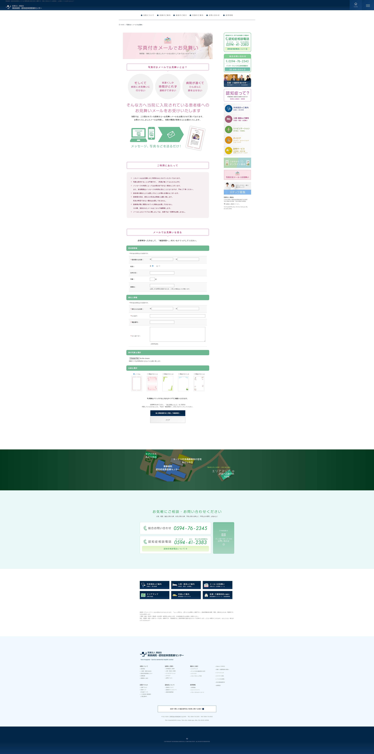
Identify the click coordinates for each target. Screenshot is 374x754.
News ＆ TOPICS (220, 666)
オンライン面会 (220, 675)
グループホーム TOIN (196, 676)
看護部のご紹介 (144, 678)
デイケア (168, 675)
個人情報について (171, 404)
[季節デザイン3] (183, 390)
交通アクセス (144, 685)
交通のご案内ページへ (232, 204)
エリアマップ (194, 668)
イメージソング (220, 672)
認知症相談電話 (169, 692)
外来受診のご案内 (170, 668)
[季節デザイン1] (152, 390)
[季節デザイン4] (199, 390)
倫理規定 (218, 685)
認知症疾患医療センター (147, 673)
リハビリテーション (171, 673)
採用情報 (193, 685)
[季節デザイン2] (167, 390)
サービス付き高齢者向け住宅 (198, 671)
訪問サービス (169, 678)
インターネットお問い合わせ (223, 540)
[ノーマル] (136, 390)
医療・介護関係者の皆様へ (222, 669)
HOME (122, 24)
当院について (144, 666)
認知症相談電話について (174, 549)
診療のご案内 (169, 666)
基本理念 (143, 668)
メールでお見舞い (220, 679)
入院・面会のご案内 (171, 671)
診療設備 (143, 675)
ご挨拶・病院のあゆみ (146, 671)
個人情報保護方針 (220, 682)
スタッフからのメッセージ (197, 692)
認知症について (170, 685)
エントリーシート (195, 689)
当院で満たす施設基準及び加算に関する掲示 (186, 709)
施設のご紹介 (194, 666)
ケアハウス (193, 673)
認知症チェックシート (171, 689)
